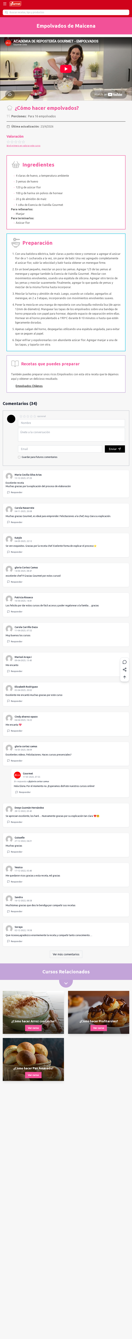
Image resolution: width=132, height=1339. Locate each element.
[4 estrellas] (31, 416)
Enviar (113, 449)
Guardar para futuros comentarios (39, 457)
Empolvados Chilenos (29, 385)
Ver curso (33, 1028)
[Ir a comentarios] (125, 662)
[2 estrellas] (24, 416)
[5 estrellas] (34, 416)
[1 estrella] (21, 416)
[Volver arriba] (125, 677)
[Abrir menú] (5, 4)
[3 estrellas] (27, 416)
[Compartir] (125, 669)
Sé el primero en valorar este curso (23, 146)
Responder (16, 492)
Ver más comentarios (66, 954)
